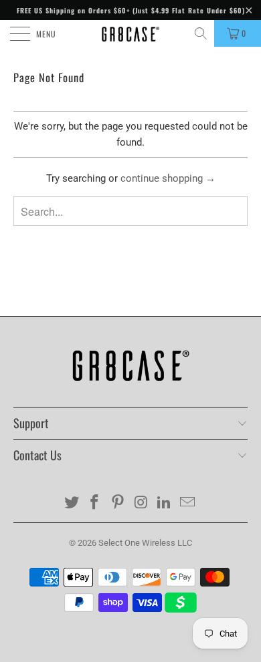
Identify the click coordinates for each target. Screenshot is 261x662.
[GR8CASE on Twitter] (72, 503)
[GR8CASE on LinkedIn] (165, 503)
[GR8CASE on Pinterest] (118, 503)
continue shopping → (167, 178)
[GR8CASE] (131, 33)
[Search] (202, 33)
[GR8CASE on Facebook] (95, 503)
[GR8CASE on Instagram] (142, 503)
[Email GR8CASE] (188, 503)
